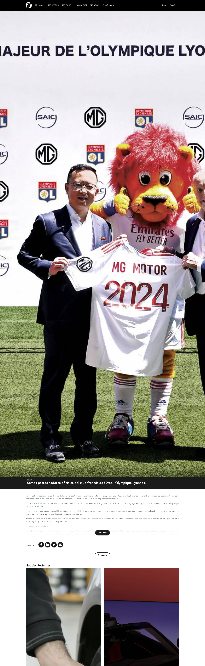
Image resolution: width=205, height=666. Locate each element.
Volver (102, 555)
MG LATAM (82, 5)
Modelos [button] (39, 5)
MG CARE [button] (66, 5)
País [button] (164, 5)
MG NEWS (94, 5)
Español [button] (173, 5)
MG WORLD (53, 5)
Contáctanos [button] (108, 5)
